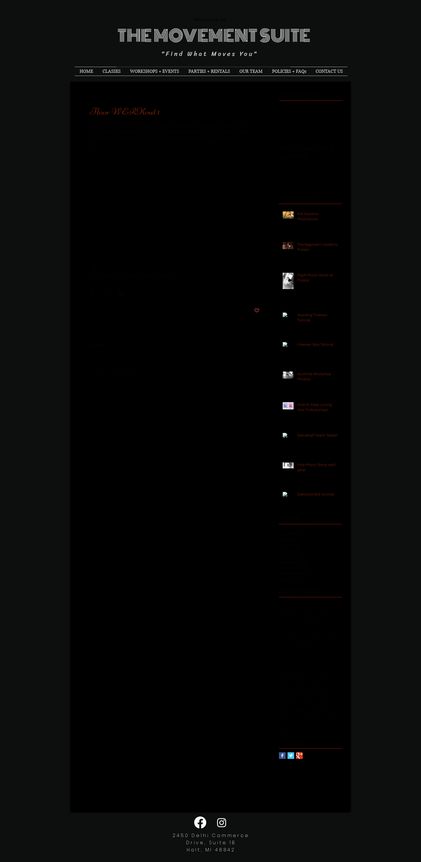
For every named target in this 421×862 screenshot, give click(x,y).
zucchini (287, 728)
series (316, 683)
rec (310, 674)
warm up (317, 710)
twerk (284, 710)
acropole (288, 601)
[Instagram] (222, 822)
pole (311, 665)
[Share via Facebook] (92, 293)
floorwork (127, 275)
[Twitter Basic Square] (291, 755)
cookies (333, 620)
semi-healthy (292, 683)
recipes (325, 674)
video (94, 275)
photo (285, 656)
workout (146, 275)
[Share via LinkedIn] (120, 293)
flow (305, 638)
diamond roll (309, 629)
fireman (334, 629)
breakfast (324, 610)
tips (326, 692)
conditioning (168, 275)
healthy (333, 638)
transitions (289, 701)
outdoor (324, 647)
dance (286, 629)
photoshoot (291, 665)
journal (286, 647)
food (317, 638)
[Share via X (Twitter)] (106, 293)
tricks (309, 701)
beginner (288, 610)
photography (308, 656)
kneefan (304, 647)
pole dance (291, 674)
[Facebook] (200, 822)
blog (306, 610)
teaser (312, 692)
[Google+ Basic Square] (299, 755)
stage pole (290, 692)
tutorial (109, 275)
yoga (329, 719)
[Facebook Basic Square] (282, 755)
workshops (309, 719)
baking (308, 601)
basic (324, 601)
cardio (285, 620)
